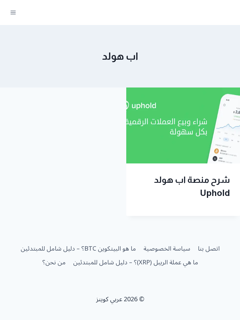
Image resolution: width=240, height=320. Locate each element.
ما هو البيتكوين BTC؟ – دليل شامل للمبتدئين (78, 248)
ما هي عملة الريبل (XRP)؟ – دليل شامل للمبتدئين (135, 262)
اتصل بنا (209, 248)
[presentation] (183, 125)
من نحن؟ (54, 262)
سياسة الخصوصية (166, 248)
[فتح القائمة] (13, 12)
